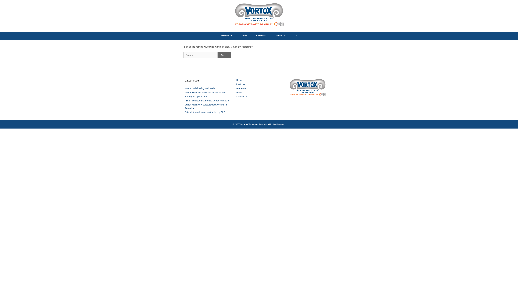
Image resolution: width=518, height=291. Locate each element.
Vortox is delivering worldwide (200, 88)
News (244, 35)
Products (225, 35)
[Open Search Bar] (296, 36)
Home (239, 80)
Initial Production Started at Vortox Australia (207, 100)
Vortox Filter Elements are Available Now (205, 92)
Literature (260, 35)
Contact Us (280, 35)
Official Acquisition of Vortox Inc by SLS (205, 112)
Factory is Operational (196, 96)
